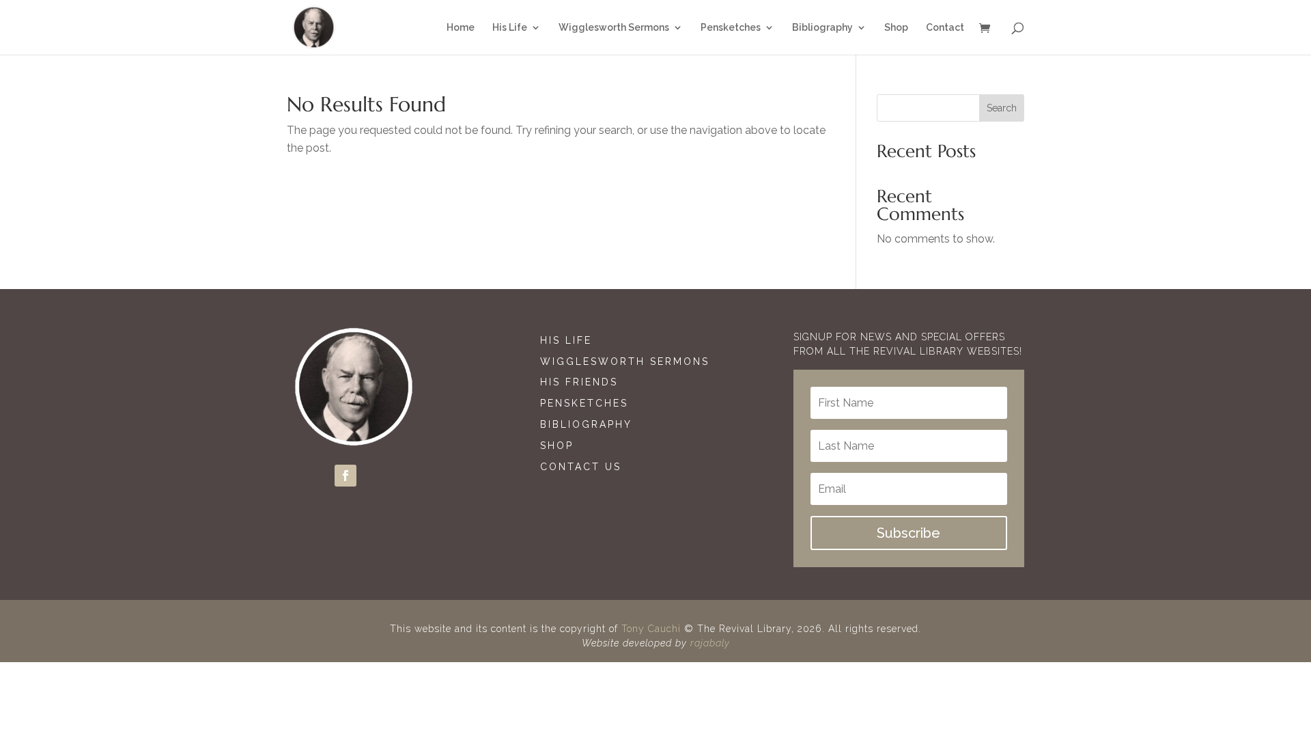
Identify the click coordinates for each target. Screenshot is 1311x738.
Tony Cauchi (651, 628)
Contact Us (580, 466)
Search (1002, 107)
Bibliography (586, 424)
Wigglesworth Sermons (627, 361)
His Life (566, 340)
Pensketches (584, 403)
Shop (557, 445)
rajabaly (710, 643)
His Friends (579, 382)
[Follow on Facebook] (345, 476)
